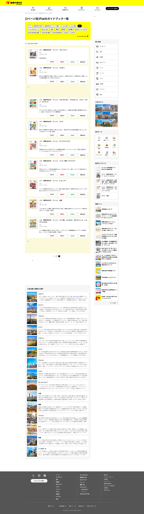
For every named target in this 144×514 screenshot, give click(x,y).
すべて (29, 26)
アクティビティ (99, 155)
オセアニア (103, 62)
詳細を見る (82, 62)
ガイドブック (81, 10)
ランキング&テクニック (33, 29)
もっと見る (113, 303)
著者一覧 (82, 484)
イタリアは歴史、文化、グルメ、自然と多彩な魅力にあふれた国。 (55, 296)
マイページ (84, 491)
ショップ (114, 155)
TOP (26, 13)
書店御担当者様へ (108, 483)
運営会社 (106, 474)
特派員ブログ (65, 10)
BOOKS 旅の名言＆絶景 (33, 32)
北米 (101, 51)
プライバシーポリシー (109, 477)
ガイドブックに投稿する (109, 485)
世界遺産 (107, 147)
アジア (101, 78)
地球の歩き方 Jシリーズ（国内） (52, 26)
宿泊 (114, 140)
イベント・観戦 (99, 147)
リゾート (102, 73)
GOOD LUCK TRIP (84, 494)
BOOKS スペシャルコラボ (81, 29)
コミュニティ (98, 10)
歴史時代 (64, 29)
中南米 (101, 57)
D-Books (73, 32)
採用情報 (106, 488)
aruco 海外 (65, 26)
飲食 (99, 140)
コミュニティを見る (112, 8)
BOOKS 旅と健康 (46, 32)
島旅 (52, 29)
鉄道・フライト (107, 155)
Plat (80, 26)
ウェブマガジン (49, 10)
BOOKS (66, 32)
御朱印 (57, 29)
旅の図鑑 (70, 29)
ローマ (75, 296)
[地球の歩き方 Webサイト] (14, 3)
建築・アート (107, 140)
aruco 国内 (73, 26)
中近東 (101, 84)
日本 (101, 94)
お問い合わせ (107, 490)
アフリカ (102, 89)
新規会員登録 (85, 489)
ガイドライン (107, 481)
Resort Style (45, 29)
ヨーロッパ (103, 46)
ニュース (82, 482)
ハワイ (101, 67)
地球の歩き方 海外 (38, 26)
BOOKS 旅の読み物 (57, 32)
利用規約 (106, 479)
